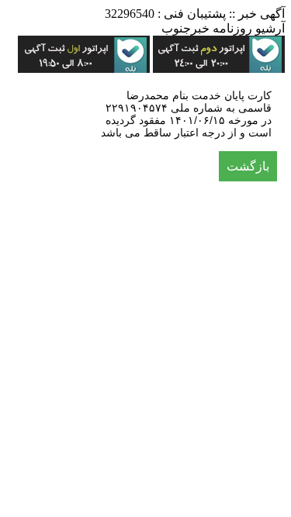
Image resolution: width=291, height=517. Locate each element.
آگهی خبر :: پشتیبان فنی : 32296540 (195, 13)
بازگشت (248, 166)
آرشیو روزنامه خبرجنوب (223, 28)
